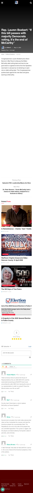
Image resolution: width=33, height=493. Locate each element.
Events (19, 484)
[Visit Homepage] (16, 2)
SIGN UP (20, 485)
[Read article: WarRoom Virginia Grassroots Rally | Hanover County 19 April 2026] (16, 245)
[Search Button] (31, 2)
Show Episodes (5, 484)
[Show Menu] (2, 2)
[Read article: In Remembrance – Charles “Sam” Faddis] (16, 216)
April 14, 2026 (5, 262)
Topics (13, 484)
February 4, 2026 (6, 323)
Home (2, 54)
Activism (5, 254)
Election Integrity (9, 285)
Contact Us (12, 485)
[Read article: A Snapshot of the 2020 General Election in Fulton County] (16, 305)
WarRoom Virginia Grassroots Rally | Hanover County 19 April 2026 (14, 259)
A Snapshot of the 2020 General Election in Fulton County (16, 319)
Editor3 (9, 47)
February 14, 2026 (6, 291)
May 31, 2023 (17, 47)
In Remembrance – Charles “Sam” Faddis (16, 229)
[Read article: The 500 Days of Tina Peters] (16, 276)
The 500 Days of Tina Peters (11, 289)
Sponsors (26, 484)
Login (29, 346)
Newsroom (6, 225)
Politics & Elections (10, 54)
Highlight (18, 54)
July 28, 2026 (5, 231)
